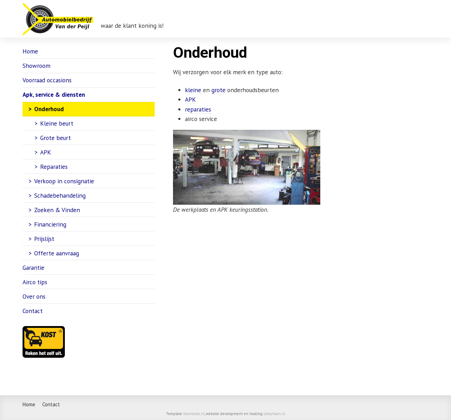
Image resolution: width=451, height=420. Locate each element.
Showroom (36, 66)
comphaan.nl (274, 413)
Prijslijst (44, 239)
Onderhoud (49, 109)
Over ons (34, 296)
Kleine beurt (56, 123)
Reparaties (54, 167)
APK (190, 99)
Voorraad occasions (47, 80)
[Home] (58, 19)
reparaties (198, 109)
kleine (193, 90)
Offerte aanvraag (56, 253)
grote (218, 90)
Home (30, 51)
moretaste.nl (193, 413)
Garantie (33, 267)
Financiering (50, 224)
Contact (33, 311)
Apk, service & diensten (54, 94)
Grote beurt (55, 138)
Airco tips (35, 282)
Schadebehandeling (60, 195)
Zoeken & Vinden (57, 210)
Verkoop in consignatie (64, 181)
